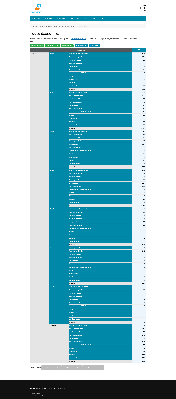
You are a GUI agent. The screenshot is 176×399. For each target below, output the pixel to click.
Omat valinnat (49, 19)
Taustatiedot (60, 19)
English (143, 11)
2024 (71, 19)
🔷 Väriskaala (94, 45)
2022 (86, 19)
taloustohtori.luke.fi (78, 39)
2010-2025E (35, 19)
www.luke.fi (61, 388)
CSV (56, 367)
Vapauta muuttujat (37, 45)
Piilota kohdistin (67, 45)
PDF (87, 367)
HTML (77, 367)
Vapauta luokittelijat (52, 45)
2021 (94, 19)
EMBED (98, 367)
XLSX (47, 367)
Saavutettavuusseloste (36, 396)
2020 (101, 19)
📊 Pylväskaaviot (81, 45)
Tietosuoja (33, 391)
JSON (66, 367)
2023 (78, 19)
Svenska (143, 8)
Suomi (143, 5)
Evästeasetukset (35, 393)
